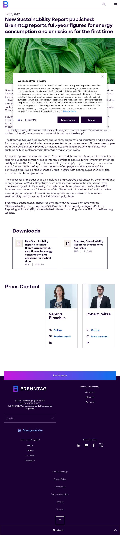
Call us (58, 330)
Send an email (62, 336)
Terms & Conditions (60, 494)
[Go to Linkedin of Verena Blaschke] (51, 342)
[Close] (102, 76)
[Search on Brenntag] (104, 4)
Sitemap (60, 509)
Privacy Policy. (69, 111)
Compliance (60, 487)
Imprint (60, 502)
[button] (115, 530)
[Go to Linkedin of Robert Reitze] (88, 342)
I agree (91, 120)
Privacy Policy (60, 479)
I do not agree (68, 120)
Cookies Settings (29, 120)
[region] (60, 101)
